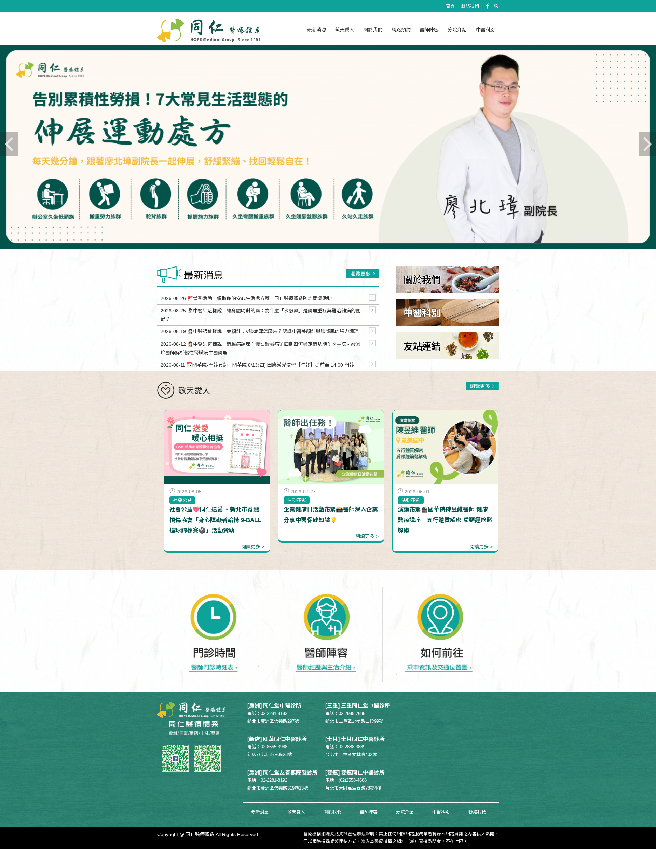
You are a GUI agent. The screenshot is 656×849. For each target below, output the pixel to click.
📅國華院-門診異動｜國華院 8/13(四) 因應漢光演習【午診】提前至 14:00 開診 (270, 365)
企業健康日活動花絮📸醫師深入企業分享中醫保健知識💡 (331, 514)
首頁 (450, 6)
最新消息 (316, 29)
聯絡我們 (470, 6)
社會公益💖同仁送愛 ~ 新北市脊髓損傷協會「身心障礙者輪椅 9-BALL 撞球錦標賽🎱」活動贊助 (215, 519)
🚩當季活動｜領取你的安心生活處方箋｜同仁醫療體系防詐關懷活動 (259, 298)
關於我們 (372, 29)
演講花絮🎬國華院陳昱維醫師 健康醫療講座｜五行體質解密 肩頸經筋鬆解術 (445, 519)
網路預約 (401, 29)
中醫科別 (485, 29)
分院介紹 (457, 29)
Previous (27, 155)
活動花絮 (296, 500)
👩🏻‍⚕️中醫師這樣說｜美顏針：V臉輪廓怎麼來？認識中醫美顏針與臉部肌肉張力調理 (273, 331)
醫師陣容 (429, 29)
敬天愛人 (344, 29)
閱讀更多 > (252, 546)
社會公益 (182, 500)
